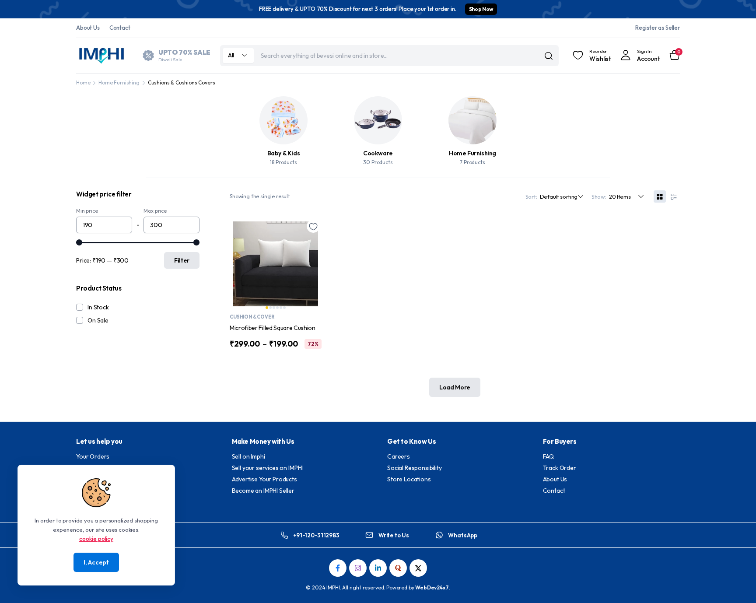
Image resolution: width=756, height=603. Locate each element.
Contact (119, 27)
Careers (398, 456)
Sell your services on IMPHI (267, 468)
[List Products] (674, 196)
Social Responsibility (414, 468)
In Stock (98, 307)
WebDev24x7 (431, 587)
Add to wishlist (313, 226)
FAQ (548, 456)
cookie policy (96, 538)
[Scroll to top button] (736, 583)
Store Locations (409, 479)
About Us (88, 27)
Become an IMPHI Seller (263, 490)
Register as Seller (657, 27)
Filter (181, 260)
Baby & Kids (283, 153)
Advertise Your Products (264, 479)
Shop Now (481, 9)
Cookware (378, 153)
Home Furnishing (119, 82)
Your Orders (92, 456)
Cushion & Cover (252, 317)
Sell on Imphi (248, 456)
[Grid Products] (660, 196)
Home (83, 82)
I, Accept (96, 562)
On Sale (98, 320)
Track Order (559, 468)
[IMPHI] (102, 55)
